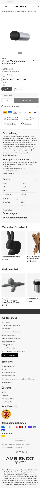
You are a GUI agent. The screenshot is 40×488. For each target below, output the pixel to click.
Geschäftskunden (6, 402)
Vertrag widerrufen (9, 355)
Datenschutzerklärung (15, 444)
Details (6, 179)
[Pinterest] (26, 452)
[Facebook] (13, 452)
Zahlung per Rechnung (8, 335)
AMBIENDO (22, 440)
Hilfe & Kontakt (5, 322)
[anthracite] (25, 79)
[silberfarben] (4, 79)
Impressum (4, 444)
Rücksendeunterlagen (8, 375)
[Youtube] (20, 452)
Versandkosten (15, 71)
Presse (3, 392)
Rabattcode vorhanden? (11, 106)
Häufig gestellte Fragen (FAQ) (10, 325)
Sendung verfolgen (7, 345)
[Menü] (2, 6)
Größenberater (5, 328)
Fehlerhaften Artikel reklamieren (11, 338)
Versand (28, 444)
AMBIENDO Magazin (7, 398)
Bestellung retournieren (8, 341)
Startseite (4, 11)
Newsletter (4, 395)
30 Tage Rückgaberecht (8, 372)
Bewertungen (10, 213)
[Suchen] (6, 6)
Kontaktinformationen (7, 447)
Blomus (3, 58)
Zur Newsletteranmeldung (9, 348)
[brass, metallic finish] (11, 79)
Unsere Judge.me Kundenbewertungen (13, 351)
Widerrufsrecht (18, 447)
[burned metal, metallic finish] (18, 79)
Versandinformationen (8, 366)
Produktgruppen (6, 382)
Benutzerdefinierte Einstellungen (11, 332)
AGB (23, 444)
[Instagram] (17, 452)
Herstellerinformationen (15, 217)
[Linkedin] (23, 452)
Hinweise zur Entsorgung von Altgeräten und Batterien (18, 379)
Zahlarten (4, 369)
